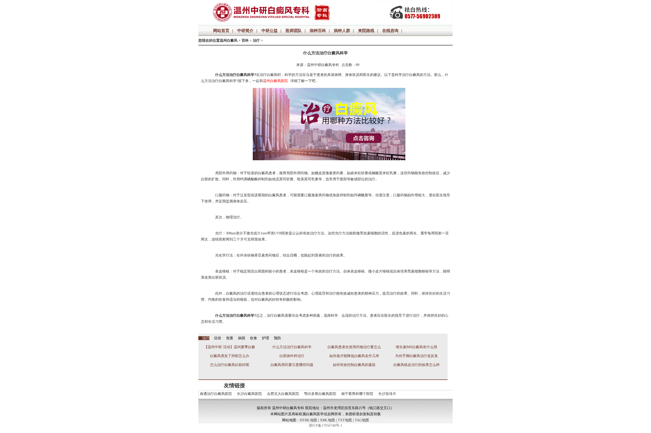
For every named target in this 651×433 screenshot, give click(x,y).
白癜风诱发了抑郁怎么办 (229, 356)
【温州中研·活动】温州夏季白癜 (229, 347)
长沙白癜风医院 (249, 394)
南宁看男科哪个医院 (357, 394)
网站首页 (221, 30)
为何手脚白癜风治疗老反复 (416, 356)
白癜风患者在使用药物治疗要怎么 (354, 347)
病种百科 (318, 30)
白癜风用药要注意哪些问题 (292, 365)
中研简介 (245, 30)
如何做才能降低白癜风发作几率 (354, 356)
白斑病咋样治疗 (291, 356)
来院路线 (366, 30)
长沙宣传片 (387, 394)
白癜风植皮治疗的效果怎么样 (416, 365)
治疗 (256, 40)
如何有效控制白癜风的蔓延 (354, 365)
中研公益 (269, 30)
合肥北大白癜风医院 (283, 394)
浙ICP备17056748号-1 (325, 425)
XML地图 (327, 420)
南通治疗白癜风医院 (216, 394)
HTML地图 (308, 420)
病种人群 (342, 30)
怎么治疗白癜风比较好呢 (229, 365)
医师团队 (294, 30)
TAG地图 (362, 420)
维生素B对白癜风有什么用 (416, 347)
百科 (245, 40)
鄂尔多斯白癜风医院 (320, 394)
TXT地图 (345, 420)
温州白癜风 (229, 40)
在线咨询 (390, 30)
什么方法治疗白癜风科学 (292, 347)
